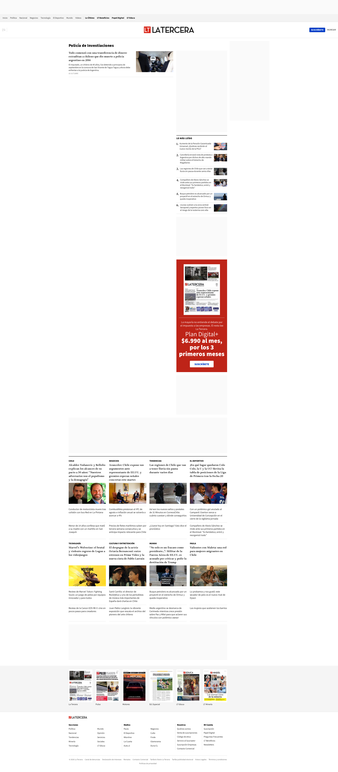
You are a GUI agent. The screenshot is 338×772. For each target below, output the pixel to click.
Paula (193, 543)
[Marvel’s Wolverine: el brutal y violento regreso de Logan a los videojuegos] (87, 575)
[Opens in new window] (134, 701)
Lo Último (89, 17)
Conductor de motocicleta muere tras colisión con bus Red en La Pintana (87, 511)
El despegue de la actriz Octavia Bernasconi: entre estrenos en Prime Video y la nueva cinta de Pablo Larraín (126, 553)
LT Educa (131, 17)
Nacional (23, 17)
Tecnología (45, 17)
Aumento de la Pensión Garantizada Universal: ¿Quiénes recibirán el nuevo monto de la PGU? (195, 146)
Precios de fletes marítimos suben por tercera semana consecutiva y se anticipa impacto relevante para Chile (127, 528)
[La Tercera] (80, 701)
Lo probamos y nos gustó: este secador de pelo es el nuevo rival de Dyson (207, 594)
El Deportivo (58, 17)
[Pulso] (107, 701)
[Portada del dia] (202, 313)
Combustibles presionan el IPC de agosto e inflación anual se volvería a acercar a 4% (127, 512)
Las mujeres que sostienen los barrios (208, 608)
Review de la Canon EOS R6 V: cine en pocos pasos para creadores (87, 610)
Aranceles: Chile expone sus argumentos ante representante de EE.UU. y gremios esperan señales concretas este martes (126, 472)
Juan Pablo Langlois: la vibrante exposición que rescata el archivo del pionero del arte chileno (127, 611)
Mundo (69, 17)
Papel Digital (118, 17)
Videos (78, 17)
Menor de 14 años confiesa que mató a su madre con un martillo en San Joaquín (87, 528)
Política (13, 17)
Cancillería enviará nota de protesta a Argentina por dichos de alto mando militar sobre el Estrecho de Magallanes (196, 158)
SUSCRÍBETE (201, 364)
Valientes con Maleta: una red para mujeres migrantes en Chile (208, 551)
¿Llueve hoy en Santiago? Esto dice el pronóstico (168, 527)
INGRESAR (331, 30)
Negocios (34, 17)
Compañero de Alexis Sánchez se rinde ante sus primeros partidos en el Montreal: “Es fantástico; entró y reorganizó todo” (195, 184)
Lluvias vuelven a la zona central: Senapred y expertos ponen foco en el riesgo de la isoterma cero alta (195, 207)
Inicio (5, 17)
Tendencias (155, 461)
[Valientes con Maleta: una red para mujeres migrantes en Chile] (208, 575)
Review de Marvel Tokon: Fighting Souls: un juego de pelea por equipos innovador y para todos (87, 594)
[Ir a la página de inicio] (169, 29)
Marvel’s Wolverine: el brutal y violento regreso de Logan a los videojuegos (87, 551)
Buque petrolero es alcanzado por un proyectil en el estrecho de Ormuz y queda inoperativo (196, 196)
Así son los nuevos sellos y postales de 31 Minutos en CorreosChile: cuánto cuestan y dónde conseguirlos (167, 512)
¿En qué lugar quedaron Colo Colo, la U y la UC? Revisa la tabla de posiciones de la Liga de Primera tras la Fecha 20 (208, 471)
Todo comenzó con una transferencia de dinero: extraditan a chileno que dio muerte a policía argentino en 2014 (98, 57)
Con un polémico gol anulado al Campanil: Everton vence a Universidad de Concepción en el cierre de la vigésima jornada (206, 514)
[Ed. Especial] (161, 701)
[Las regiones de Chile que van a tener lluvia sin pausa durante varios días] (220, 171)
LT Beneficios (103, 17)
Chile (71, 461)
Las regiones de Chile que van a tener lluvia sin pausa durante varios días (196, 170)
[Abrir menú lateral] (4, 30)
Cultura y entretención (122, 543)
